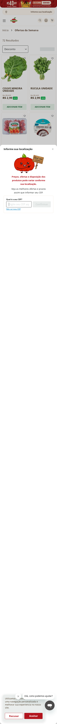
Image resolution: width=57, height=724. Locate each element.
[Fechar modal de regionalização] (53, 149)
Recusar (14, 716)
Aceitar (33, 716)
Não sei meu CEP (13, 209)
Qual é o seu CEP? (14, 199)
